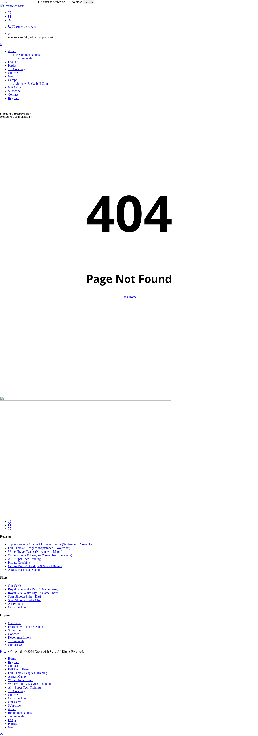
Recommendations (20, 637)
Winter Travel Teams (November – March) (35, 551)
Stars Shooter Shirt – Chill (24, 600)
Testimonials (16, 641)
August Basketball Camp (24, 569)
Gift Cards (14, 585)
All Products (16, 603)
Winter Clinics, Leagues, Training (29, 683)
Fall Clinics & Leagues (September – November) (39, 548)
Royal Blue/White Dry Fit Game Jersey (33, 589)
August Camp (17, 676)
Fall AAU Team (18, 669)
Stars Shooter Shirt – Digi (24, 596)
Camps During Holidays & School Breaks (35, 566)
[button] (7, 368)
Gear (11, 727)
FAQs (12, 720)
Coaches (13, 634)
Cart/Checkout (17, 607)
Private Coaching (19, 562)
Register (13, 662)
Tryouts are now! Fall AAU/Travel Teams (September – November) (51, 544)
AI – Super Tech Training (24, 559)
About (12, 709)
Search (88, 2)
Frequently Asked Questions (26, 626)
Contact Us (15, 644)
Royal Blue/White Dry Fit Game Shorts (33, 593)
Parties (12, 723)
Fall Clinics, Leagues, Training (27, 673)
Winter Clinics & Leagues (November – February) (40, 555)
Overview (14, 623)
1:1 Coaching (16, 691)
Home (12, 658)
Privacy (5, 651)
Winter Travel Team (20, 680)
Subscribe (14, 630)
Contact (13, 665)
